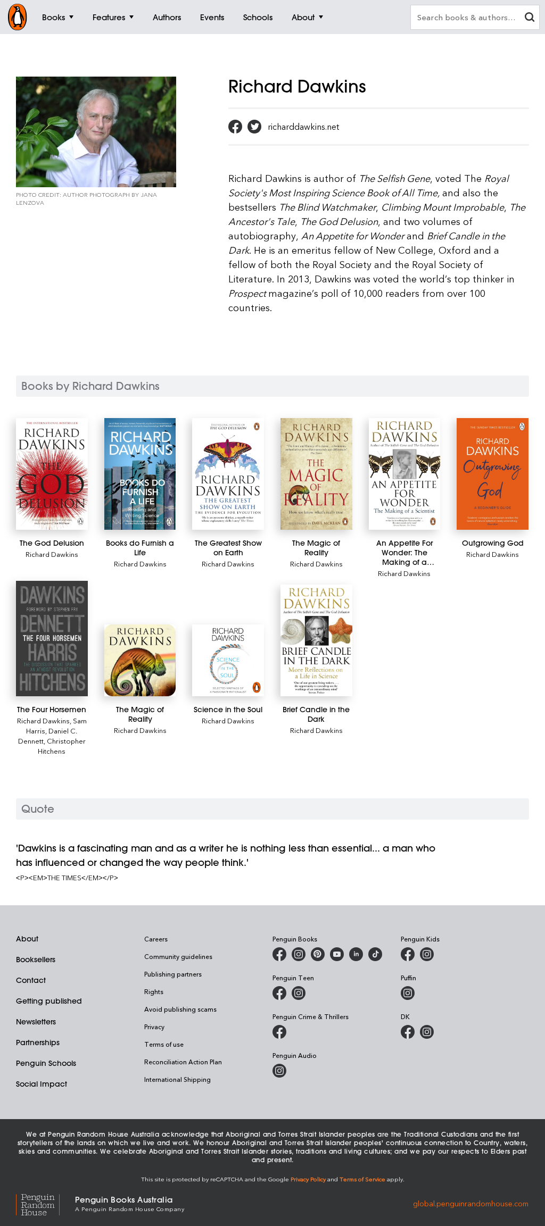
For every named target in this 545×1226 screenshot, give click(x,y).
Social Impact (41, 1084)
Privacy (154, 1026)
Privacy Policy (308, 1178)
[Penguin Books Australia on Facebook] (279, 954)
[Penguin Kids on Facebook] (408, 954)
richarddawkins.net (303, 126)
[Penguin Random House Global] (45, 1203)
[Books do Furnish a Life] (140, 474)
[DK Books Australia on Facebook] (408, 1032)
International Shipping (177, 1079)
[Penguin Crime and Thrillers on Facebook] (279, 1032)
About (27, 939)
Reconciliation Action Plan (183, 1061)
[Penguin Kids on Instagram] (427, 954)
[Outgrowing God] (493, 474)
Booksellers (35, 959)
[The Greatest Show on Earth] (228, 474)
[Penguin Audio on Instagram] (279, 1071)
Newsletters (36, 1022)
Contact (31, 980)
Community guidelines (178, 956)
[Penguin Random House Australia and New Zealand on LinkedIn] (356, 954)
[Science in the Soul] (228, 660)
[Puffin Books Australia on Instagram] (408, 993)
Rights (153, 991)
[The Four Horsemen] (52, 638)
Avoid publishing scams (180, 1009)
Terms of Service (362, 1178)
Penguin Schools (46, 1063)
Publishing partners (173, 974)
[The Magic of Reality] (316, 474)
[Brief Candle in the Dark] (316, 640)
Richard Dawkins (52, 554)
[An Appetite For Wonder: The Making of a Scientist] (405, 474)
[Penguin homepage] (17, 17)
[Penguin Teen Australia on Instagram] (298, 993)
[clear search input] (529, 18)
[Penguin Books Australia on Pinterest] (318, 954)
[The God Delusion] (52, 474)
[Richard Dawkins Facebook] (235, 127)
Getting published (49, 1001)
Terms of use (164, 1044)
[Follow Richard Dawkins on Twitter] (254, 127)
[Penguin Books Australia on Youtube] (337, 954)
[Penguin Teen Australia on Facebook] (279, 993)
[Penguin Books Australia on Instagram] (298, 954)
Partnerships (38, 1042)
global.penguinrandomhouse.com (471, 1202)
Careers (156, 939)
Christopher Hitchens (62, 746)
